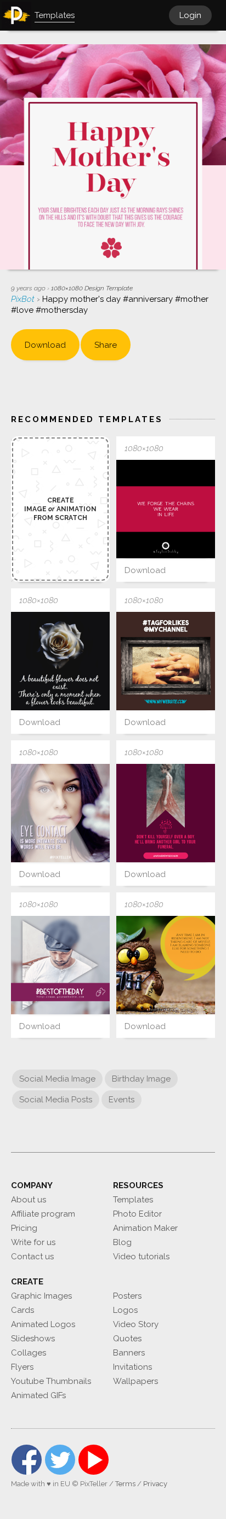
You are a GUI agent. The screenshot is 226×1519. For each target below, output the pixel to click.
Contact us (32, 1256)
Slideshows (33, 1338)
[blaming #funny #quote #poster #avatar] (165, 965)
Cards (22, 1310)
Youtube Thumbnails (51, 1381)
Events (121, 1100)
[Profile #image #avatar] (60, 965)
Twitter (60, 1460)
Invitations (132, 1367)
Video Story (136, 1324)
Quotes (127, 1338)
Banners (129, 1353)
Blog (122, 1242)
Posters (127, 1296)
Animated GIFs (38, 1395)
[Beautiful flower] (60, 661)
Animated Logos (43, 1324)
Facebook (27, 1460)
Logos (125, 1310)
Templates (133, 1200)
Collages (28, 1353)
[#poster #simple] (60, 813)
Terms (125, 1484)
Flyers (22, 1367)
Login (190, 15)
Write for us (33, 1242)
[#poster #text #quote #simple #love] (165, 813)
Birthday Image (141, 1079)
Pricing (24, 1228)
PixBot (24, 299)
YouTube (93, 1460)
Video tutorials (141, 1256)
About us (28, 1200)
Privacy (155, 1484)
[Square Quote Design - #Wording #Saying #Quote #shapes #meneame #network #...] (165, 509)
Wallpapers (135, 1381)
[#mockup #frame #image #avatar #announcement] (165, 661)
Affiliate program (43, 1214)
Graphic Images (41, 1296)
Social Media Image (57, 1079)
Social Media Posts (55, 1100)
